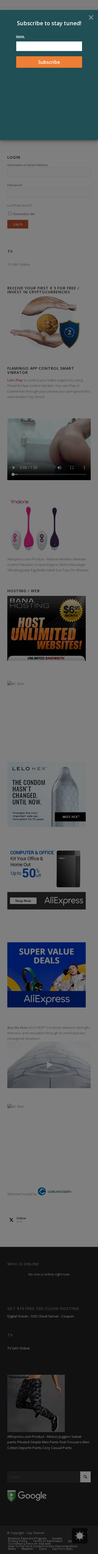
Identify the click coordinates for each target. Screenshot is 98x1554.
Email (20, 37)
